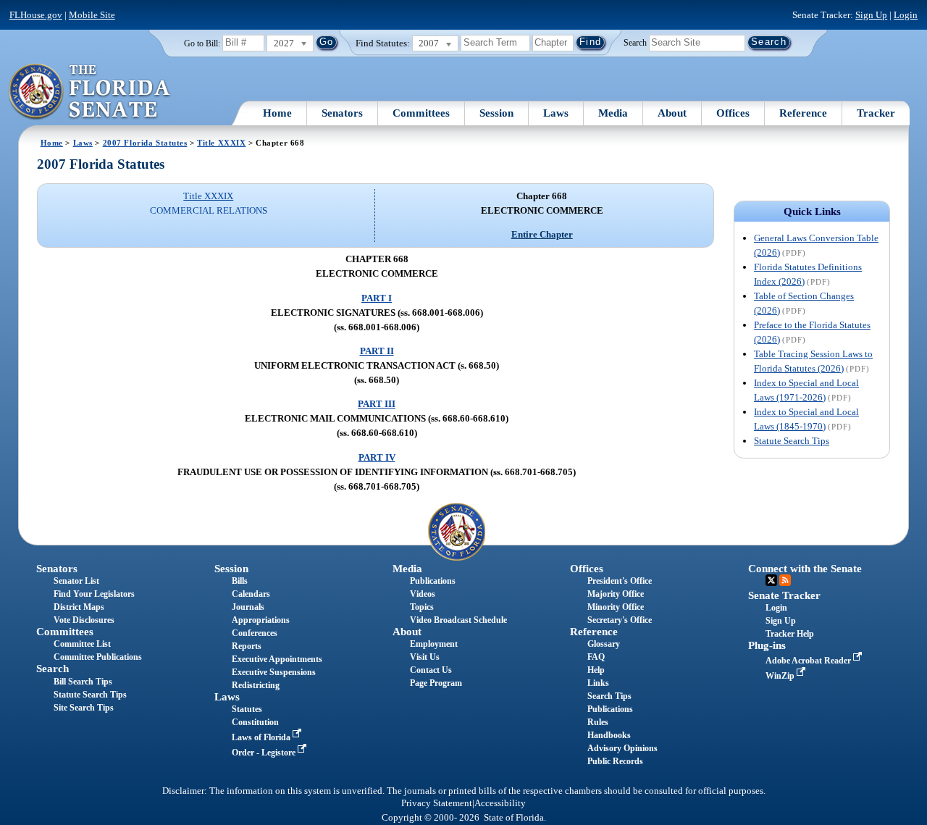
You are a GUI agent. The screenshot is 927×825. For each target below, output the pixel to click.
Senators (342, 113)
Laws (556, 113)
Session (496, 113)
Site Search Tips (84, 708)
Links (598, 683)
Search (635, 42)
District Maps (79, 607)
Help (596, 670)
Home (277, 113)
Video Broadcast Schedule (458, 620)
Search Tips (609, 696)
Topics (422, 607)
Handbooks (609, 735)
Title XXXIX (221, 142)
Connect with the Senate (805, 568)
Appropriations (261, 620)
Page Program (436, 683)
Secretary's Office (619, 620)
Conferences (254, 633)
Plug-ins (767, 645)
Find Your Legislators (94, 594)
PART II (377, 351)
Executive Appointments (277, 659)
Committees (421, 113)
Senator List (76, 581)
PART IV (376, 457)
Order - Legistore (265, 752)
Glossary (603, 644)
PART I (376, 298)
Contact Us (431, 670)
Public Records (615, 761)
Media (613, 113)
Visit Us (425, 657)
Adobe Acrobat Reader (809, 661)
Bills (240, 581)
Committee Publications (98, 657)
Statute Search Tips (791, 440)
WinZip (781, 676)
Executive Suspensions (274, 672)
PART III (376, 403)
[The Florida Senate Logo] (90, 92)
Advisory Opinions (622, 748)
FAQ (596, 657)
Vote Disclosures (84, 620)
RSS (785, 580)
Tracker (876, 113)
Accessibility (500, 803)
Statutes (247, 709)
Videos (422, 594)
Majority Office (615, 594)
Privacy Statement (436, 803)
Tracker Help (789, 634)
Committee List (82, 644)
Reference (803, 113)
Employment (434, 644)
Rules (597, 722)
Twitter (771, 580)
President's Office (619, 581)
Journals (248, 607)
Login (906, 14)
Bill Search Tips (83, 682)
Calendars (251, 594)
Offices (733, 113)
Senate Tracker (784, 595)
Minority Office (615, 607)
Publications (433, 581)
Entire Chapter (542, 234)
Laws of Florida (262, 737)
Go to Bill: (202, 43)
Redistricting (256, 685)
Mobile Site (92, 14)
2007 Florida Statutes (145, 142)
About (672, 113)
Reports (246, 646)
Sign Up (871, 14)
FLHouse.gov (35, 14)
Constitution (255, 722)
